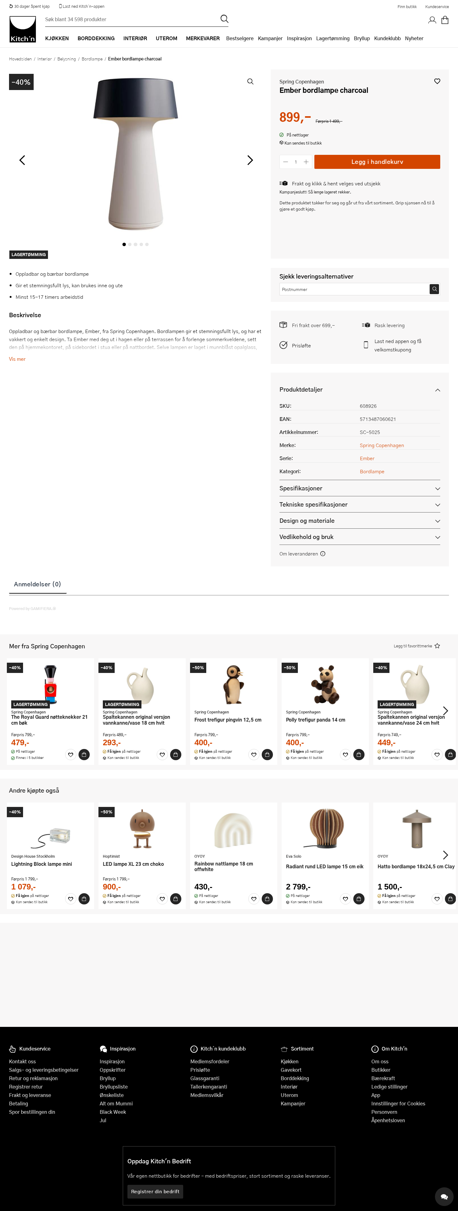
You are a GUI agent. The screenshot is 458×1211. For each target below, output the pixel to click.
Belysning (66, 58)
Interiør (44, 58)
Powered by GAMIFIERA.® (32, 608)
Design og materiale (307, 520)
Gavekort (291, 1069)
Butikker (380, 1069)
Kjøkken (289, 1061)
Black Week (113, 1111)
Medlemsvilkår (206, 1095)
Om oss (380, 1061)
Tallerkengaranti (208, 1086)
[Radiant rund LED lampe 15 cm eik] (325, 829)
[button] (437, 81)
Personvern (384, 1111)
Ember (367, 458)
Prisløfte (301, 345)
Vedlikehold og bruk (306, 536)
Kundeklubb (387, 38)
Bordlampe (92, 58)
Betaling (18, 1103)
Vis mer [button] (17, 358)
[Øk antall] (306, 162)
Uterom (289, 1095)
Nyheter (414, 38)
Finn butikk (407, 6)
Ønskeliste (112, 1095)
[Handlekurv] (445, 20)
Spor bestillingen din (32, 1111)
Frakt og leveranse (30, 1095)
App (375, 1095)
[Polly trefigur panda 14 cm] (325, 684)
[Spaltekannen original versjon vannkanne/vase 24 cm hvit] (417, 684)
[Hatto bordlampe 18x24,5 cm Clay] (417, 829)
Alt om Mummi (116, 1103)
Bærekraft (383, 1078)
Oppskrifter (113, 1069)
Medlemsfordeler (209, 1061)
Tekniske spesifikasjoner (313, 504)
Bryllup (362, 38)
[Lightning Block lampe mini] (50, 829)
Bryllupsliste (114, 1086)
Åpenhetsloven (388, 1120)
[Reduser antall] (285, 162)
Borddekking (295, 1078)
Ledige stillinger (389, 1086)
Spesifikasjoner (300, 488)
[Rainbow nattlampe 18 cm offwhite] (233, 829)
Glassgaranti (204, 1078)
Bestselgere (240, 38)
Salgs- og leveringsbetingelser (44, 1069)
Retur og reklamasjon (33, 1078)
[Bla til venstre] (22, 160)
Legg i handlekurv (377, 161)
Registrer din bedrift (155, 1191)
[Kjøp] (84, 754)
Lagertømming (333, 38)
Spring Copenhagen (301, 81)
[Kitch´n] (23, 29)
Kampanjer (270, 38)
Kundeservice (437, 6)
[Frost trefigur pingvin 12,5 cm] (233, 684)
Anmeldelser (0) (38, 583)
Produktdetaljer (300, 389)
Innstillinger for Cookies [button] (398, 1103)
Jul (103, 1120)
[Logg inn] (432, 20)
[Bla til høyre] (249, 160)
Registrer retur (26, 1086)
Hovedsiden (20, 58)
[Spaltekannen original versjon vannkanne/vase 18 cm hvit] (142, 684)
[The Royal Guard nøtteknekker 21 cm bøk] (50, 684)
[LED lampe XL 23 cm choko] (142, 829)
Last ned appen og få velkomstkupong (398, 345)
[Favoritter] (70, 754)
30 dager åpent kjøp (32, 6)
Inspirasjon (299, 38)
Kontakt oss (22, 1061)
